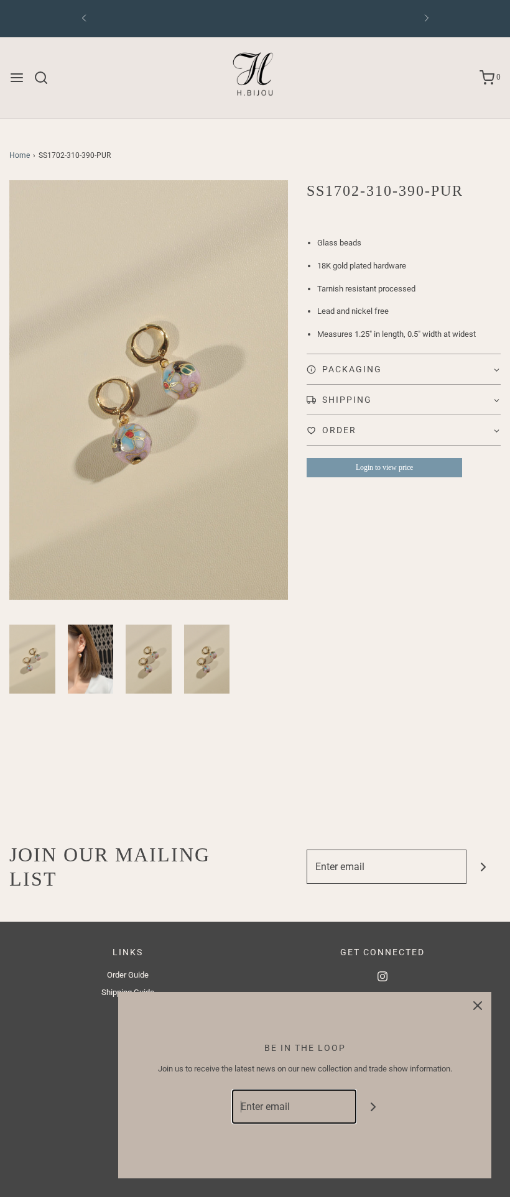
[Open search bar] (46, 77)
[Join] (483, 867)
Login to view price (384, 467)
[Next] (426, 18)
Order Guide (128, 974)
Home (19, 155)
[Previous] (84, 18)
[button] (32, 659)
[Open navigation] (17, 77)
